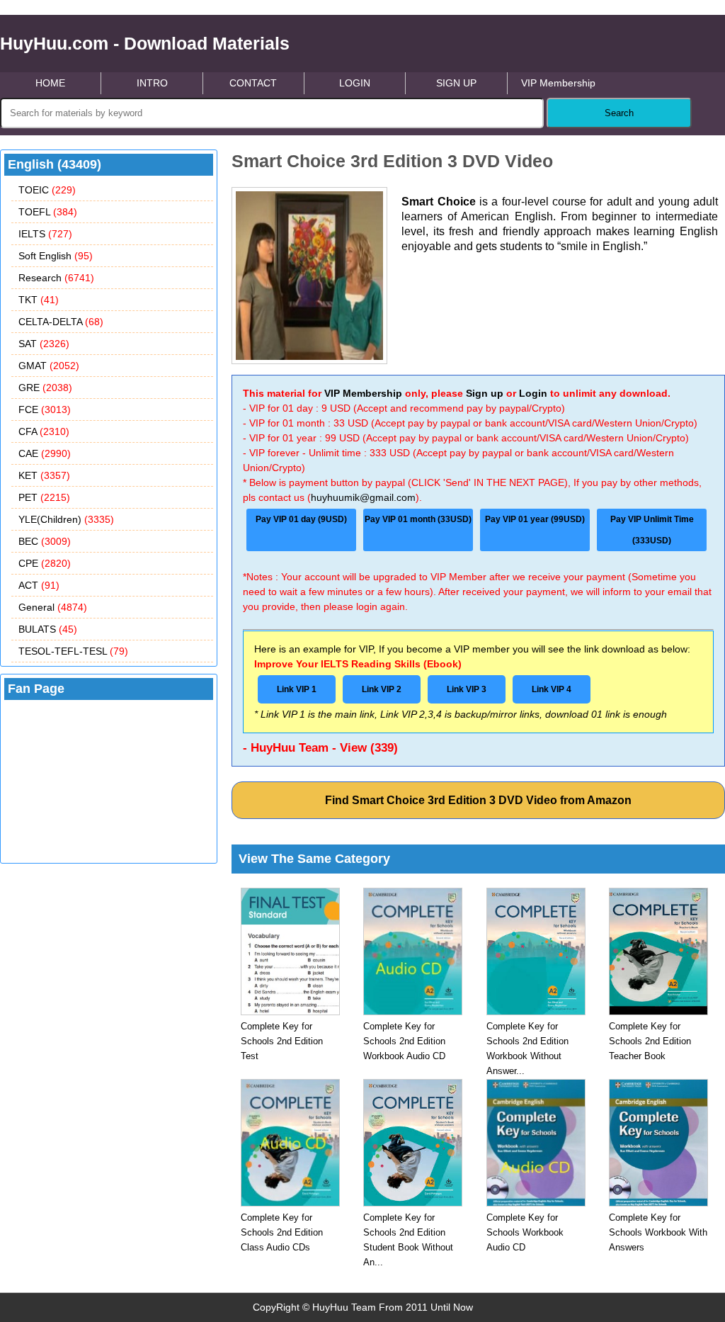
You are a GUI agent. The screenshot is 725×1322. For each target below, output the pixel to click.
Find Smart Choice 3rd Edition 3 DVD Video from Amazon (478, 800)
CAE (44, 453)
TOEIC (47, 190)
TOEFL (47, 211)
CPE (44, 563)
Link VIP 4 (551, 689)
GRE (45, 387)
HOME (50, 83)
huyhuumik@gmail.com (363, 497)
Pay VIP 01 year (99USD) (535, 519)
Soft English (55, 255)
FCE (44, 409)
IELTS (45, 233)
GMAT (48, 365)
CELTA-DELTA (60, 321)
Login (533, 393)
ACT (38, 585)
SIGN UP (456, 83)
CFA (43, 431)
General (52, 607)
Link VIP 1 (296, 689)
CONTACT (253, 83)
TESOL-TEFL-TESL (73, 651)
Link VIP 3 (466, 689)
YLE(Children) (66, 519)
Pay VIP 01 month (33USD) (418, 519)
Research (56, 277)
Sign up (484, 393)
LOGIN (354, 83)
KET (44, 475)
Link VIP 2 (381, 689)
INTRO (152, 83)
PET (44, 497)
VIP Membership (558, 83)
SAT (43, 343)
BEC (44, 541)
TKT (38, 299)
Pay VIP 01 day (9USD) (301, 519)
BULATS (47, 629)
